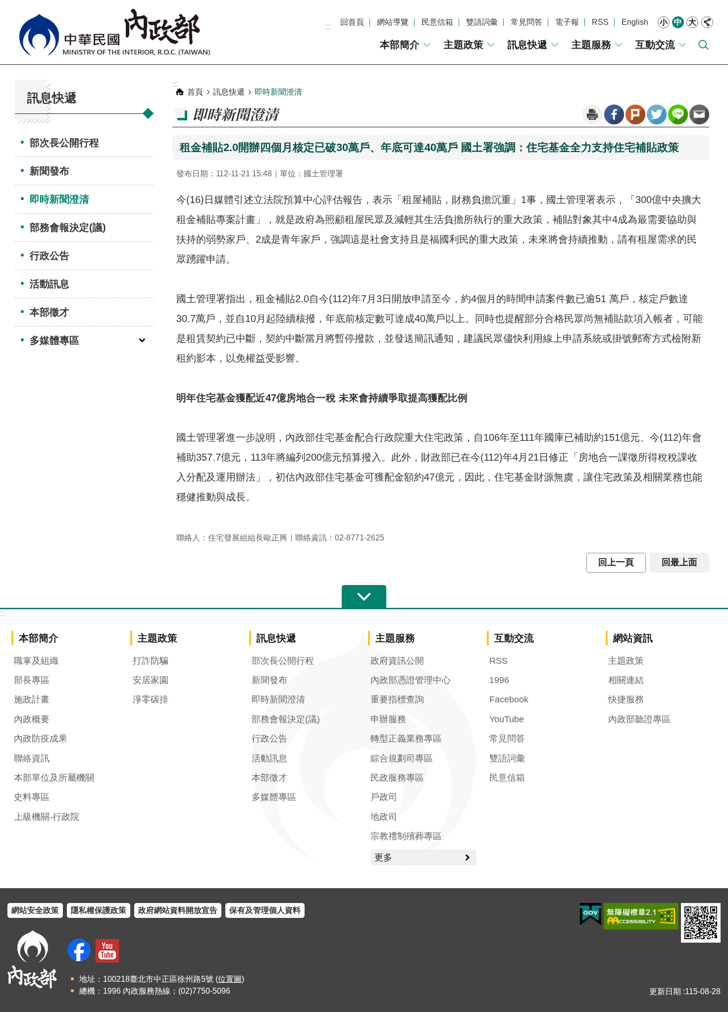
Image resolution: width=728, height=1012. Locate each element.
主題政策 (463, 44)
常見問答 (526, 22)
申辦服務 (388, 719)
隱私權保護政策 (98, 910)
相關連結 (626, 680)
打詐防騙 (150, 661)
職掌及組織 (36, 661)
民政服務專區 (397, 778)
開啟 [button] (364, 597)
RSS (600, 22)
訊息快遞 (527, 44)
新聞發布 (49, 170)
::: (328, 26)
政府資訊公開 (397, 661)
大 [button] (692, 22)
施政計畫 (32, 699)
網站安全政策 (35, 910)
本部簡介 (399, 44)
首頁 (195, 92)
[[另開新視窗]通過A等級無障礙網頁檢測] (641, 916)
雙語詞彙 (482, 22)
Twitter (657, 114)
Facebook (614, 114)
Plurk (635, 114)
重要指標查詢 (397, 699)
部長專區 (32, 680)
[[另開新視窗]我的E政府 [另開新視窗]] (590, 914)
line (678, 114)
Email (699, 114)
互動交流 (655, 44)
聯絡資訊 (32, 758)
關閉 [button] (707, 22)
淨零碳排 (150, 699)
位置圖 (230, 979)
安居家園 (150, 680)
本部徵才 (49, 312)
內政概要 (32, 719)
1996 (499, 680)
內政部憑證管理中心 (410, 680)
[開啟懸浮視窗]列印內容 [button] (592, 114)
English (635, 22)
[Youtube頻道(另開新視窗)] (107, 950)
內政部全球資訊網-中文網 (114, 32)
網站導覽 (393, 22)
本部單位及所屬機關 (54, 778)
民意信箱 (437, 22)
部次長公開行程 (64, 142)
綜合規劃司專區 (401, 758)
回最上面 (679, 562)
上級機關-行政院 (46, 817)
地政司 (383, 817)
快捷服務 (626, 699)
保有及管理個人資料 (265, 910)
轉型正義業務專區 (406, 739)
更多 (383, 857)
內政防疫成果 (40, 739)
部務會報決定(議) (68, 227)
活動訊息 (49, 283)
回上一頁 (616, 562)
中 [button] (678, 22)
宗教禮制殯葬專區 (406, 836)
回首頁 (352, 22)
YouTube (506, 719)
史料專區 (32, 797)
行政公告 (49, 255)
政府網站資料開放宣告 (177, 910)
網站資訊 (633, 638)
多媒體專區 (54, 340)
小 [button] (664, 22)
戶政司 (383, 797)
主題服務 (591, 44)
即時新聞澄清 (59, 199)
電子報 (567, 22)
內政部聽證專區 (639, 719)
